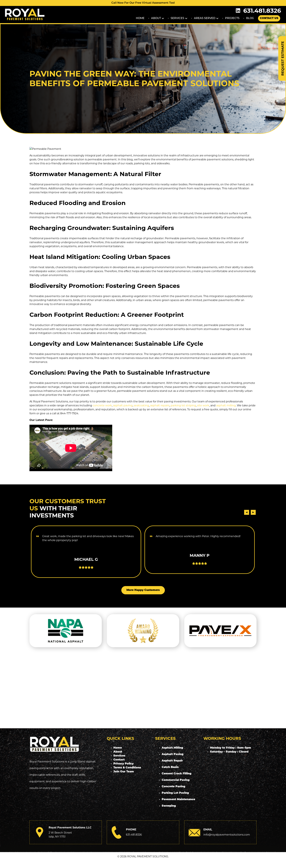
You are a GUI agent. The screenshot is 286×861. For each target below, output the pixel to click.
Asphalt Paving (172, 754)
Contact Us (269, 18)
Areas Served (204, 18)
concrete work (102, 405)
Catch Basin (170, 767)
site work (203, 405)
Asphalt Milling (172, 748)
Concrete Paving (173, 786)
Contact (119, 759)
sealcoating (141, 405)
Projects (232, 18)
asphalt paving (123, 405)
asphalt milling (226, 405)
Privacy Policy (123, 763)
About (156, 18)
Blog (250, 18)
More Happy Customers (143, 590)
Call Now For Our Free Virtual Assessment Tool (143, 3)
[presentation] (246, 512)
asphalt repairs (159, 405)
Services (177, 18)
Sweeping (169, 806)
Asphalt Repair (172, 760)
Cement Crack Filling (176, 773)
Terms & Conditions (127, 767)
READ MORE (86, 563)
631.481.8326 (262, 10)
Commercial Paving (176, 780)
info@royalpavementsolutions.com (226, 834)
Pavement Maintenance (178, 799)
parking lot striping (183, 405)
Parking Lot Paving (175, 793)
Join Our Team (123, 771)
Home (140, 18)
